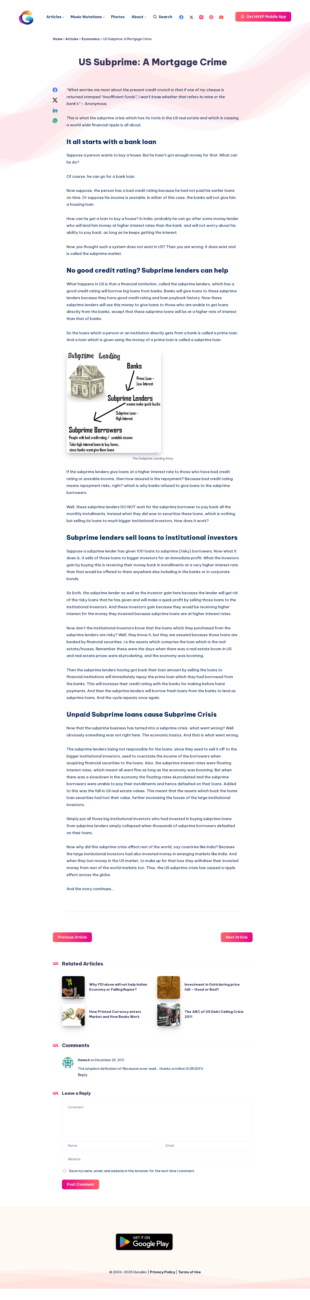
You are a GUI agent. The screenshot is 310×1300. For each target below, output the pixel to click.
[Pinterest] (211, 16)
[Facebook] (181, 16)
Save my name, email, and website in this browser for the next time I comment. (132, 1171)
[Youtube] (221, 16)
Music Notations (86, 17)
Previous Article (72, 937)
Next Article (237, 937)
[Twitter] (191, 16)
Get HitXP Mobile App (266, 16)
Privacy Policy (162, 1272)
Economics (91, 39)
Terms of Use (189, 1272)
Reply (82, 1075)
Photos (118, 17)
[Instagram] (201, 16)
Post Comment (80, 1184)
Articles (54, 17)
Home (57, 39)
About (137, 17)
